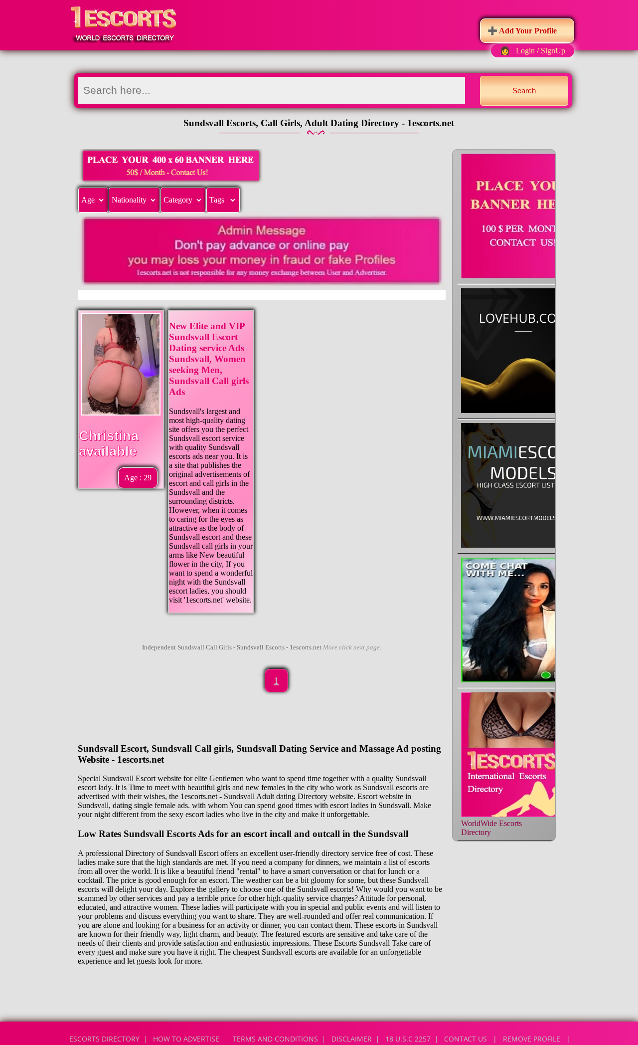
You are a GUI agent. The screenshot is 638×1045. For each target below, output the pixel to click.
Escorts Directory (104, 1039)
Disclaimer (351, 1039)
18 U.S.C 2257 (408, 1039)
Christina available (109, 443)
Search (524, 90)
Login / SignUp (540, 50)
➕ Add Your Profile (522, 30)
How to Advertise (186, 1039)
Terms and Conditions (275, 1039)
